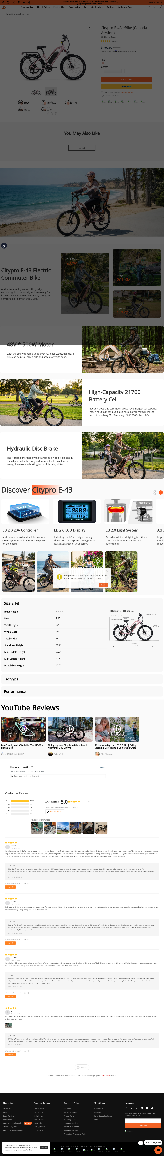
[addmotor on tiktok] (152, 1109)
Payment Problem (71, 1123)
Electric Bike (38, 1112)
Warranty (67, 1109)
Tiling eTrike (38, 1130)
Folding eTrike (39, 1127)
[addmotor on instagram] (131, 1109)
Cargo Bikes (38, 1123)
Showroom (7, 1119)
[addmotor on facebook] (126, 1109)
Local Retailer (8, 1116)
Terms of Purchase (71, 1127)
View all (103, 767)
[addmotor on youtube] (147, 1109)
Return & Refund (71, 1112)
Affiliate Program (10, 1127)
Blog (5, 1112)
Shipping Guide (70, 1119)
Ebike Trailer (39, 1119)
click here (106, 1075)
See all (84, 1067)
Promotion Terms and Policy (75, 1134)
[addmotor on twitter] (136, 1109)
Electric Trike (39, 1109)
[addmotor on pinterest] (142, 1109)
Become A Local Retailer (12, 1123)
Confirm (103, 585)
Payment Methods (71, 1130)
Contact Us (98, 1109)
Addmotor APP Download (13, 1130)
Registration (99, 1112)
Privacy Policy (69, 1116)
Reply (10, 887)
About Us (7, 1109)
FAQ (96, 1119)
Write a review (56, 811)
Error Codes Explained (103, 1116)
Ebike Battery (39, 1116)
